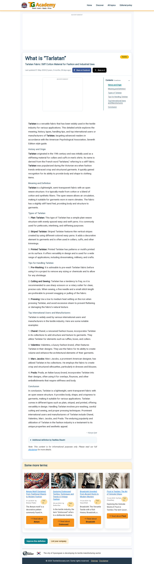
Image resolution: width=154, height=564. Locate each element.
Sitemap (94, 561)
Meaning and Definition (117, 89)
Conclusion (112, 107)
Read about (38, 520)
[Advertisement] (77, 33)
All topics (112, 5)
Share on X (101, 70)
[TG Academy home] (39, 5)
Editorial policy (126, 5)
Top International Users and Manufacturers (117, 102)
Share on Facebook (83, 70)
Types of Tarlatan (115, 93)
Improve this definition (36, 541)
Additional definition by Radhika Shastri (48, 440)
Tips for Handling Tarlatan (118, 97)
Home (89, 5)
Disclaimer (103, 561)
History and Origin (115, 85)
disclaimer (32, 449)
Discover (100, 5)
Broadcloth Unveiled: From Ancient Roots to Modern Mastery (89, 494)
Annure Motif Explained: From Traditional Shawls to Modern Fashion (36, 494)
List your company (58, 541)
